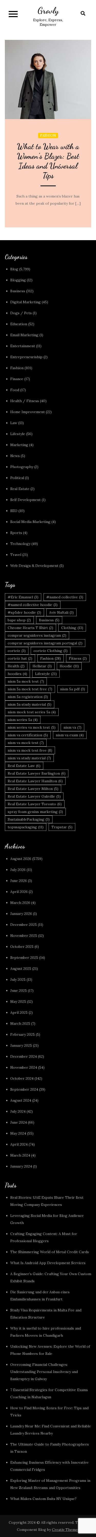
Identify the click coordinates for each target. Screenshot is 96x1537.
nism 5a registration (28, 696)
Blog (14, 269)
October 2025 (22, 946)
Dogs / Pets (21, 313)
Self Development (25, 499)
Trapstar (61, 827)
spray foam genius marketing (35, 811)
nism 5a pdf (72, 689)
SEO (13, 510)
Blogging (18, 280)
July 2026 (18, 869)
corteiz (17, 650)
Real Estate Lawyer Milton (33, 788)
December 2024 (23, 1056)
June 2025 (18, 990)
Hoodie (69, 666)
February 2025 (22, 1034)
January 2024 (21, 1166)
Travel (15, 554)
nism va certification (28, 735)
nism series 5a (23, 719)
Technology (20, 543)
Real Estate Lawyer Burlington (37, 773)
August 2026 (20, 858)
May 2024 (18, 1133)
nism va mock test (26, 742)
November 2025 (23, 935)
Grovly (48, 10)
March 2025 (20, 1023)
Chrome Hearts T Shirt (30, 627)
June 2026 (18, 880)
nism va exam (70, 735)
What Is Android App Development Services (48, 1263)
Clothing (72, 627)
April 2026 (19, 891)
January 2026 (21, 913)
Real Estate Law (24, 765)
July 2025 (18, 979)
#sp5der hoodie (24, 612)
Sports (16, 532)
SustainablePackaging (29, 819)
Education (18, 324)
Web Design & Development (34, 565)
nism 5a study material (29, 704)
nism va (72, 727)
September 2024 (24, 1089)
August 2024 (20, 1100)
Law (13, 423)
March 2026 (20, 902)
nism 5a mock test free (30, 689)
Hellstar (42, 666)
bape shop (19, 620)
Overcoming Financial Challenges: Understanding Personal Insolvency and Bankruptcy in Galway (44, 1371)
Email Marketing (24, 335)
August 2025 (20, 968)
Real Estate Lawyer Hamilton (35, 781)
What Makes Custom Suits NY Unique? (43, 1498)
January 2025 (21, 1045)
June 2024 (18, 1122)
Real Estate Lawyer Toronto (35, 804)
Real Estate (19, 488)
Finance (16, 379)
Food (14, 390)
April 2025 (19, 1012)
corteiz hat (20, 658)
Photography (21, 466)
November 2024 (23, 1067)
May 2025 (18, 1001)
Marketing (19, 445)
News (15, 455)
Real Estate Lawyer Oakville (34, 796)
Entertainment (22, 346)
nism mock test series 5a (32, 712)
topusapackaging (26, 827)
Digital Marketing (25, 302)
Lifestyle (17, 434)
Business (17, 291)
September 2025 (24, 957)
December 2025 (23, 924)
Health (16, 666)
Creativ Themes (65, 1529)
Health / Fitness (24, 401)
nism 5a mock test (26, 681)
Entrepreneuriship (26, 357)
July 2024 (18, 1111)
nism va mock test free (30, 750)
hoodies (17, 673)
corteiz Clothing (51, 650)
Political (17, 477)
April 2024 (19, 1144)
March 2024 (20, 1155)
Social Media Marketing (30, 521)
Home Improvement (27, 412)
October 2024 (22, 1078)
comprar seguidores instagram (37, 635)
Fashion (48, 135)
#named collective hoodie (33, 604)
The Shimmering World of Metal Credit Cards (49, 1252)
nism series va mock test (32, 727)
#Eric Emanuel (23, 597)
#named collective (64, 597)
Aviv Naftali (61, 612)
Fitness (78, 658)
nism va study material (29, 758)
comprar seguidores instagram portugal (45, 643)
